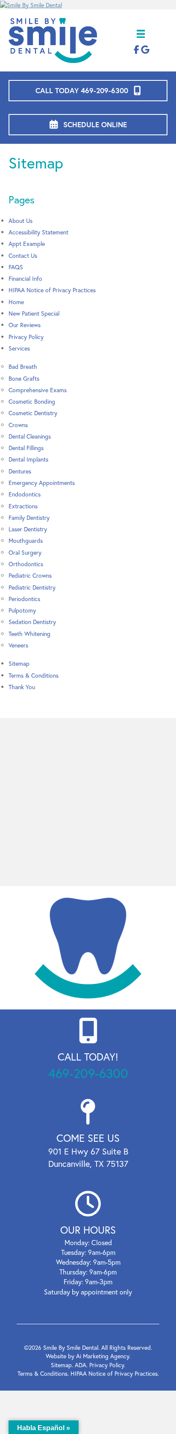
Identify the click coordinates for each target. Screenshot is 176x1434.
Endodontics (25, 494)
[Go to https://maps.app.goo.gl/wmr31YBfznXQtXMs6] (88, 1137)
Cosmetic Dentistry (33, 413)
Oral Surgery (25, 552)
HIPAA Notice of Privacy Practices (52, 290)
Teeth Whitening (29, 634)
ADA (80, 1365)
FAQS (16, 267)
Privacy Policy (26, 337)
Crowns (18, 425)
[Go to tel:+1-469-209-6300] (88, 1050)
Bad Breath (23, 366)
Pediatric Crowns (30, 575)
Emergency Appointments (42, 483)
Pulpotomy (22, 610)
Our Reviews (25, 325)
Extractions (23, 506)
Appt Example (27, 243)
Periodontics (24, 599)
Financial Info (25, 278)
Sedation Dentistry (32, 622)
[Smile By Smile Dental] (88, 4)
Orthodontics (26, 564)
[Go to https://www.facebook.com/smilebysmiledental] (136, 50)
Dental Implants (28, 459)
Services (19, 348)
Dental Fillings (26, 448)
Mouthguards (26, 540)
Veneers (18, 645)
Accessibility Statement (38, 232)
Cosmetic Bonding (32, 401)
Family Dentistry (29, 517)
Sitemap (19, 663)
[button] (88, 90)
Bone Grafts (24, 378)
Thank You (22, 687)
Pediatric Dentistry (32, 587)
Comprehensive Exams (38, 390)
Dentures (20, 471)
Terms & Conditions (34, 675)
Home (16, 302)
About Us (20, 221)
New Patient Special (34, 313)
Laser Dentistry (28, 529)
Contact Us (23, 255)
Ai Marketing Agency (102, 1356)
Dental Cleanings (30, 436)
